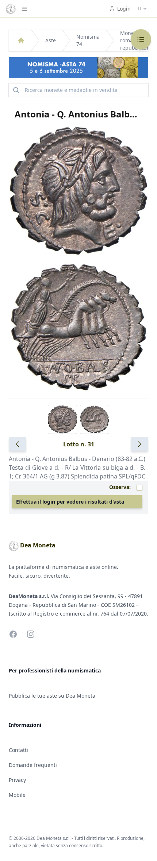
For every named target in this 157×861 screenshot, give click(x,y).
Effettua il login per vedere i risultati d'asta (70, 501)
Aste (50, 40)
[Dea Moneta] (21, 40)
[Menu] (24, 9)
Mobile (17, 794)
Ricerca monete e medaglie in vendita (71, 89)
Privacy (17, 779)
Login (124, 8)
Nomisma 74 (88, 40)
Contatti (18, 749)
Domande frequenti (33, 764)
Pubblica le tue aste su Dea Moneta (52, 695)
